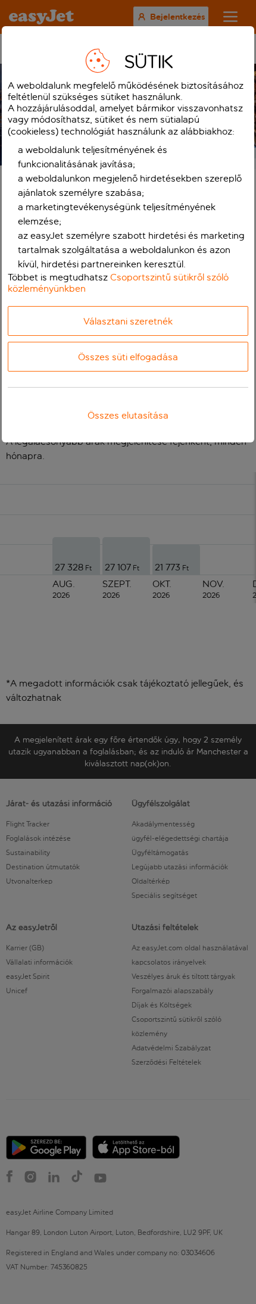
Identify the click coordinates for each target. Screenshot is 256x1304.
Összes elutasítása (128, 415)
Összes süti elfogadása (128, 357)
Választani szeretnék (128, 321)
